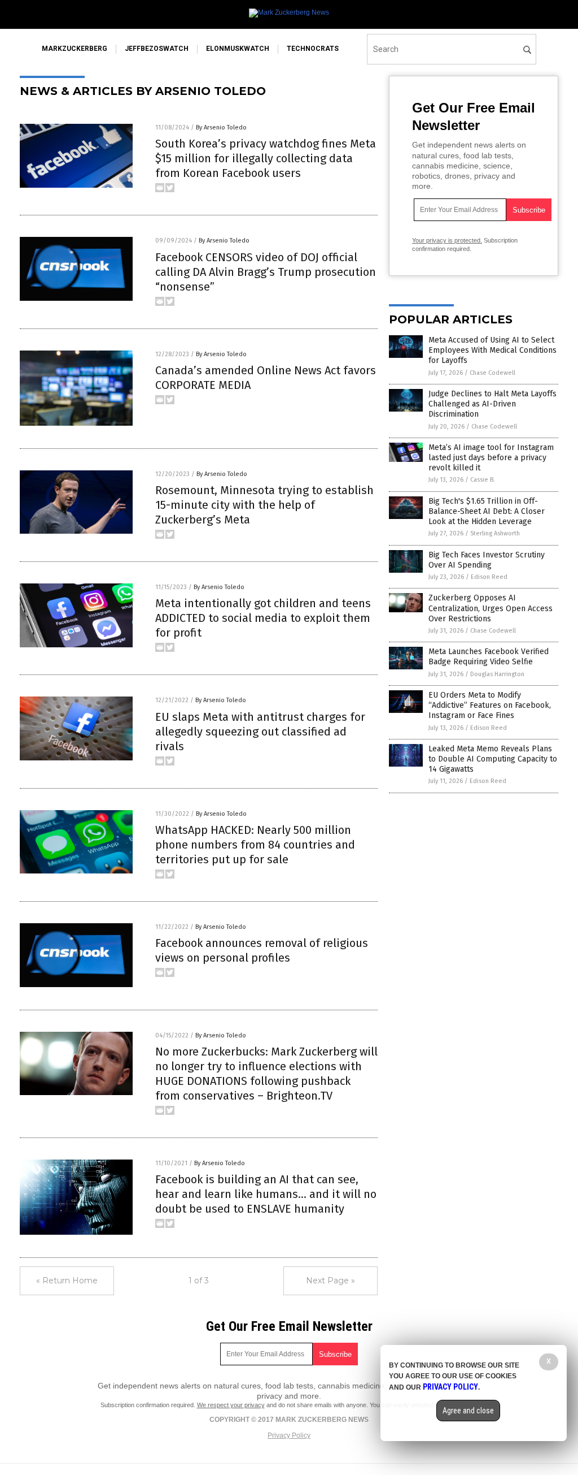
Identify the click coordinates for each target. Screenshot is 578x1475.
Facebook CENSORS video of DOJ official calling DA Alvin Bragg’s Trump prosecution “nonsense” (265, 271)
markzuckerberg (74, 49)
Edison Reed (489, 577)
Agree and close (468, 1410)
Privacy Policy (289, 1435)
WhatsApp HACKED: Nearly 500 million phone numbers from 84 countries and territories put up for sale (255, 844)
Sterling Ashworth (495, 533)
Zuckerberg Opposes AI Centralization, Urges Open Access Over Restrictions (490, 608)
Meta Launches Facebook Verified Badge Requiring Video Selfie (488, 657)
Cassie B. (482, 479)
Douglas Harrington (497, 674)
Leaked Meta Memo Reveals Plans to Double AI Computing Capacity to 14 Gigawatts (492, 759)
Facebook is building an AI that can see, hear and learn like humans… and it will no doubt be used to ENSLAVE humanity (265, 1194)
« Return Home (67, 1280)
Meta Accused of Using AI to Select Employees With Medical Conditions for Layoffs (492, 350)
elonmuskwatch (237, 49)
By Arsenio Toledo (221, 127)
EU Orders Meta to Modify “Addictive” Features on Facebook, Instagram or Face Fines (489, 705)
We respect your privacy (231, 1405)
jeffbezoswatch (157, 49)
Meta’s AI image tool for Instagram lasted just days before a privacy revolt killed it (491, 458)
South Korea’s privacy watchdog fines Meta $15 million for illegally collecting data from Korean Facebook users (265, 158)
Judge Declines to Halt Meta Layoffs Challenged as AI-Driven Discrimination (492, 404)
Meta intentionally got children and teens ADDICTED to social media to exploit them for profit (263, 617)
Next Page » (330, 1280)
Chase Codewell (492, 373)
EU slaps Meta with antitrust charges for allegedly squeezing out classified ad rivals (260, 731)
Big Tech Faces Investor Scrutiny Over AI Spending (486, 560)
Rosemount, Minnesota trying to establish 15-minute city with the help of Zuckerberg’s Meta (264, 504)
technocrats (313, 49)
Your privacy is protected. (447, 240)
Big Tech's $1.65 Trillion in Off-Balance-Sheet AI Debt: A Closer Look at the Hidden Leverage (486, 511)
